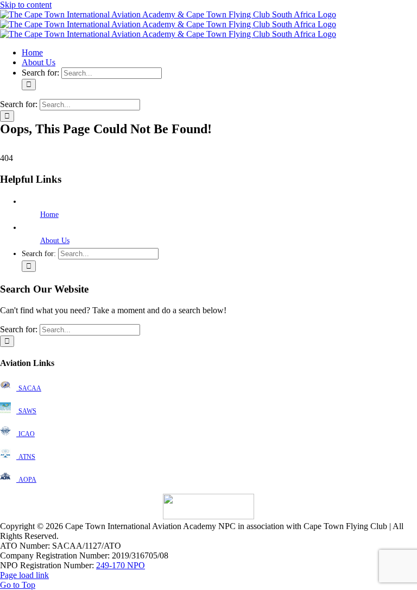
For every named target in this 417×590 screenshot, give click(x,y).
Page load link (24, 575)
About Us (55, 241)
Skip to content (26, 4)
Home (49, 214)
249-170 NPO (120, 565)
